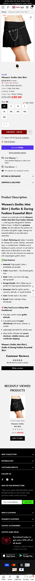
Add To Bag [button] (17, 438)
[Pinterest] (12, 479)
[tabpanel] (17, 418)
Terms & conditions (22, 137)
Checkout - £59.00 (14, 132)
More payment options (17, 152)
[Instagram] (7, 479)
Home (3, 12)
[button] (7, 7)
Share (31, 17)
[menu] (2, 7)
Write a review (17, 368)
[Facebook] (2, 479)
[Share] (31, 17)
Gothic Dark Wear (13, 88)
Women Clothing (16, 94)
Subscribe (28, 502)
